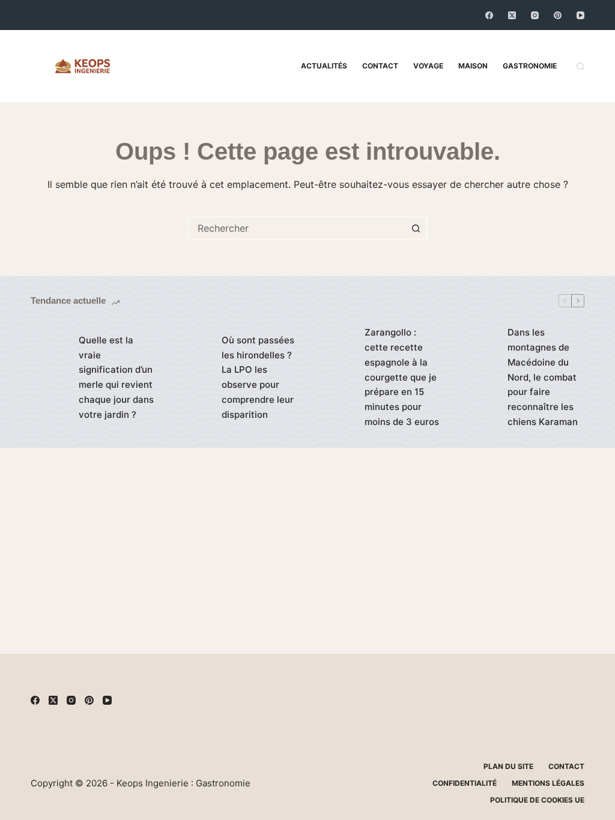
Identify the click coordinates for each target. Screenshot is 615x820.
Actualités (324, 65)
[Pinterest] (558, 15)
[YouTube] (580, 15)
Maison (473, 65)
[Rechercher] (580, 66)
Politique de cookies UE (537, 799)
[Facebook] (489, 15)
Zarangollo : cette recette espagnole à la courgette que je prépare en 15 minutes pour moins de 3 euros (402, 377)
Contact (380, 65)
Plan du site (508, 766)
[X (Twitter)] (512, 15)
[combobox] (297, 228)
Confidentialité (464, 783)
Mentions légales (548, 783)
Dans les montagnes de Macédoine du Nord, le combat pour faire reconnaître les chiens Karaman (542, 377)
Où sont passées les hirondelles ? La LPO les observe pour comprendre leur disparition (258, 377)
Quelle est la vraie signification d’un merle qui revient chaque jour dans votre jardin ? (116, 377)
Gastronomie (530, 65)
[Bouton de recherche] (415, 228)
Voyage (428, 65)
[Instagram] (535, 15)
